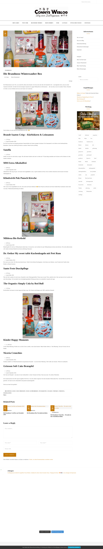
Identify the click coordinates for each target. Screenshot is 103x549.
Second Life (80, 184)
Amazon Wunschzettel (81, 62)
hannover (88, 158)
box (91, 138)
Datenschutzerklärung (81, 43)
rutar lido (80, 181)
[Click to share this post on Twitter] (11, 395)
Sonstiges (87, 22)
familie (79, 148)
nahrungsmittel (92, 168)
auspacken (95, 135)
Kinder (86, 161)
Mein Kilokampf (80, 99)
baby (79, 138)
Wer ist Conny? (80, 37)
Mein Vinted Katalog (81, 65)
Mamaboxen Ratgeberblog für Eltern (85, 97)
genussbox (89, 151)
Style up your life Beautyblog (83, 101)
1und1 (79, 135)
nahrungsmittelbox (82, 171)
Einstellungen (74, 547)
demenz (86, 145)
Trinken (55, 391)
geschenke (80, 155)
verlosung (80, 191)
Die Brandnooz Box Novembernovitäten (37, 413)
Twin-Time (25, 22)
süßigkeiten (43, 391)
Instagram (79, 56)
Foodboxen (8, 70)
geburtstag (95, 148)
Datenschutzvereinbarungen (83, 46)
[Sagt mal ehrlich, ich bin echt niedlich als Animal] (90, 478)
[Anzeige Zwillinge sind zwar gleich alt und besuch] (12, 498)
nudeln (79, 174)
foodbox (87, 148)
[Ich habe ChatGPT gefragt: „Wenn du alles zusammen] (64, 495)
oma (86, 174)
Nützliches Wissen (76, 22)
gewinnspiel (89, 155)
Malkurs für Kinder (81, 93)
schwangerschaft (89, 181)
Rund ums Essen (88, 178)
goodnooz (80, 158)
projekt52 (93, 174)
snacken (49, 391)
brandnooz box (90, 141)
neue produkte (20, 391)
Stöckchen (89, 184)
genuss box (80, 151)
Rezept (79, 178)
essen (14, 391)
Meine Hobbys (49, 22)
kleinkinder (80, 164)
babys (85, 138)
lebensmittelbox (81, 168)
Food (57, 22)
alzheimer (87, 135)
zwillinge (80, 194)
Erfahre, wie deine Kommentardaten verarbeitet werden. (41, 459)
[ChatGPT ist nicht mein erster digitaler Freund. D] (38, 502)
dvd (93, 145)
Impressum (79, 49)
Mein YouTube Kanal (81, 59)
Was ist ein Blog (80, 40)
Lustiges (64, 22)
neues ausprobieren (32, 391)
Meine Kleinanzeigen (81, 69)
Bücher (79, 145)
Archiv (79, 76)
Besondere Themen (36, 22)
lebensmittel (89, 164)
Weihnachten (7, 393)
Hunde (79, 161)
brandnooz (8, 391)
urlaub (94, 188)
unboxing (61, 391)
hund (95, 158)
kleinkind (94, 161)
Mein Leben (16, 22)
